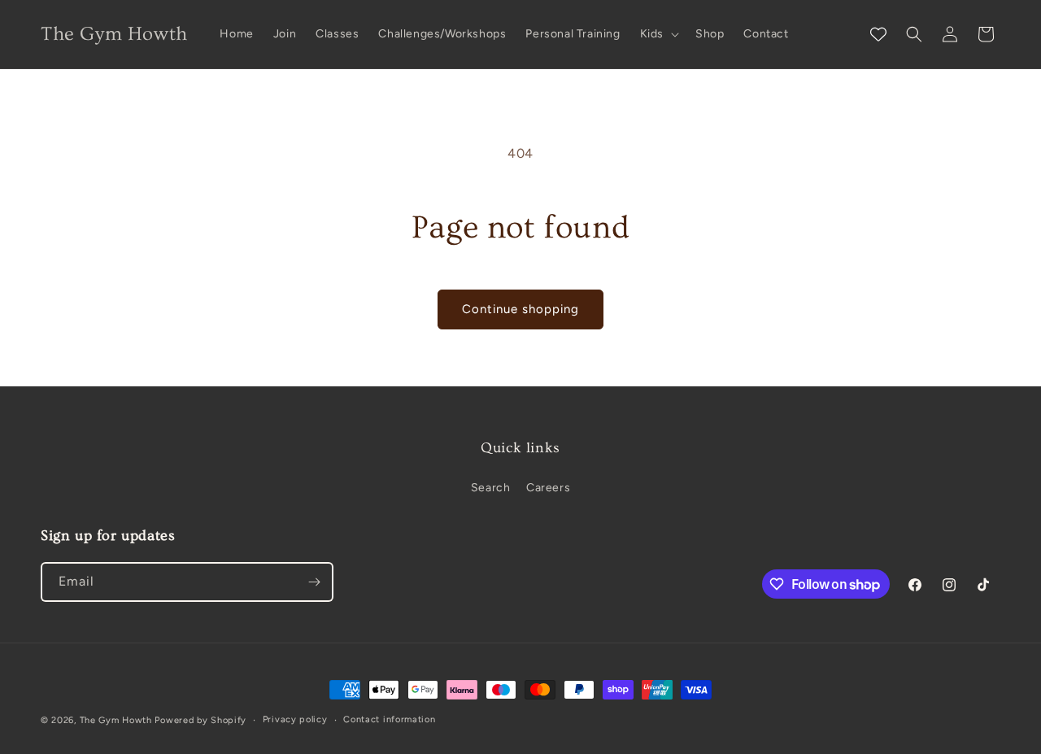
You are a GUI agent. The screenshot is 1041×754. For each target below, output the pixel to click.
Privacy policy (295, 719)
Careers (548, 488)
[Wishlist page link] (878, 34)
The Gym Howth (116, 720)
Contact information (389, 719)
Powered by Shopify (200, 720)
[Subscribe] (314, 582)
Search (491, 488)
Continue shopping (520, 309)
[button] (658, 34)
